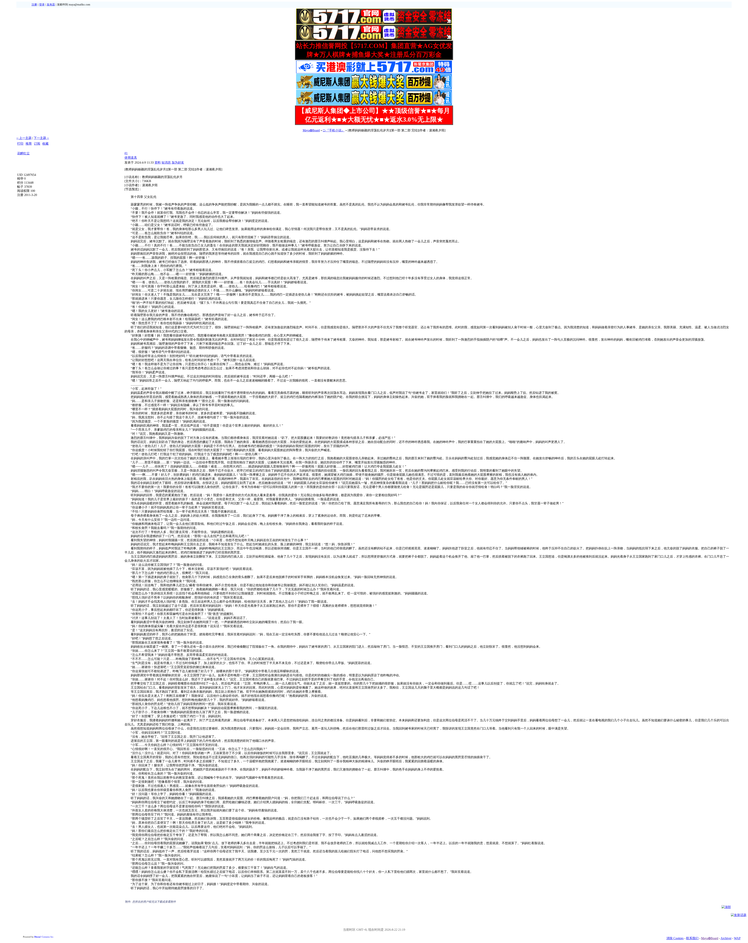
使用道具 (130, 157)
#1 (126, 153)
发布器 (51, 4)
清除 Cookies (675, 938)
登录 (42, 4)
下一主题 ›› (41, 138)
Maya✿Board (311, 130)
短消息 (166, 162)
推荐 (29, 143)
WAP (737, 938)
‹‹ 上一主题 (24, 138)
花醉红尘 (23, 153)
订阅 (37, 143)
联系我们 (692, 938)
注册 (34, 4)
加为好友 (178, 162)
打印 (20, 143)
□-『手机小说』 (334, 130)
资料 (157, 162)
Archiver (726, 938)
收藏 (45, 143)
